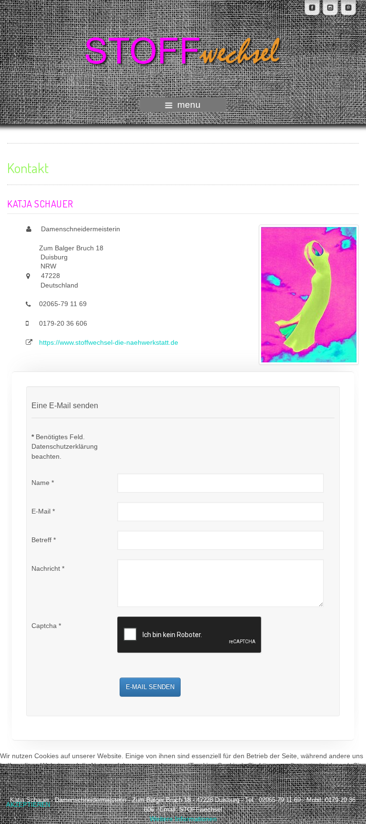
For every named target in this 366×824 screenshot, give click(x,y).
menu (189, 105)
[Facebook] (312, 7)
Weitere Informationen (183, 819)
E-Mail (43, 511)
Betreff (43, 540)
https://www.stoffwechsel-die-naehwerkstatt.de (108, 342)
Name (42, 482)
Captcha (46, 625)
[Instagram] (330, 7)
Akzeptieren (28, 804)
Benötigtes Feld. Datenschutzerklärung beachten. (64, 446)
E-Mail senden (150, 686)
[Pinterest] (348, 7)
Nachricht (47, 568)
